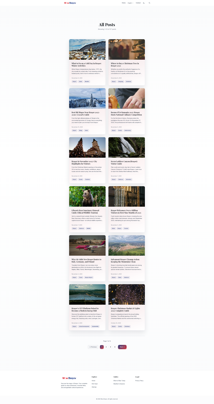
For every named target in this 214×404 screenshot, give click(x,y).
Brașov (74, 81)
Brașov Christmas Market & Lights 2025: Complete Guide (125, 309)
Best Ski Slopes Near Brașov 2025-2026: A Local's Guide (86, 113)
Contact (138, 3)
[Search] (149, 2)
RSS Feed (94, 384)
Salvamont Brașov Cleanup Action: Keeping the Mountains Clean (125, 260)
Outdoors (120, 179)
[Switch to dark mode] (143, 3)
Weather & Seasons (119, 384)
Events (120, 130)
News (113, 228)
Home (123, 3)
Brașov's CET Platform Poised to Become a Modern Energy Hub (85, 309)
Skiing (80, 130)
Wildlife (88, 228)
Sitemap (94, 387)
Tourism (126, 228)
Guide (80, 81)
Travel (80, 277)
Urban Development (84, 326)
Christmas (128, 81)
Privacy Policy (139, 380)
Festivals (87, 179)
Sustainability (95, 326)
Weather (87, 81)
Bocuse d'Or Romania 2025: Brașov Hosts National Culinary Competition (126, 113)
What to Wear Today (119, 380)
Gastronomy (128, 130)
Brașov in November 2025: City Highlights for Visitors (84, 162)
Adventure (128, 179)
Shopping (120, 81)
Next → (122, 347)
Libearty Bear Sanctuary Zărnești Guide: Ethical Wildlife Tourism (85, 211)
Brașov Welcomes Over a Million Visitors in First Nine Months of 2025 (126, 211)
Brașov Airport (88, 277)
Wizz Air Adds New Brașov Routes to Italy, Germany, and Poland (86, 260)
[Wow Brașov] (70, 3)
